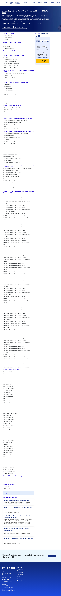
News (18, 578)
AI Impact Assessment (17, 3)
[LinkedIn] (42, 33)
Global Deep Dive (40, 44)
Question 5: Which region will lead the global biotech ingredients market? (18, 539)
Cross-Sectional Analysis (40, 55)
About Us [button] (52, 2)
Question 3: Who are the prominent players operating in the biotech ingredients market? (17, 516)
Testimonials (19, 580)
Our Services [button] (32, 2)
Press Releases (20, 574)
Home (7, 2)
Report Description (21, 27)
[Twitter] (44, 33)
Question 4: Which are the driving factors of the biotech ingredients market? (16, 529)
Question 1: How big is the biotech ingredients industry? (16, 500)
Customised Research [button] (42, 2)
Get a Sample (8, 27)
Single (38, 41)
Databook (39, 49)
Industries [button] (25, 2)
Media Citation (20, 582)
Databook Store (20, 572)
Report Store (11, 3)
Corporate (47, 41)
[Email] (36, 36)
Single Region (38, 47)
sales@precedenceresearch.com (11, 493)
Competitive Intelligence (41, 52)
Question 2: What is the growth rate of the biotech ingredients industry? (18, 508)
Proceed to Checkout (43, 61)
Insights (18, 576)
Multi (42, 41)
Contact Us (52, 555)
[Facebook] (47, 33)
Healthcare (6, 8)
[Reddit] (39, 36)
